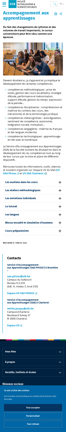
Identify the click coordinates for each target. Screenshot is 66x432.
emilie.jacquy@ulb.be (20, 308)
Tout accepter (33, 407)
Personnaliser (33, 416)
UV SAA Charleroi (33, 173)
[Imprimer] (55, 14)
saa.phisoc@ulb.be (18, 276)
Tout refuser (33, 424)
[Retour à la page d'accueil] (25, 4)
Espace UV (13, 325)
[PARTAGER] (61, 14)
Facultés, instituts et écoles (20, 372)
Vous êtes (10, 351)
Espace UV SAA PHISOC (21, 293)
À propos (10, 362)
